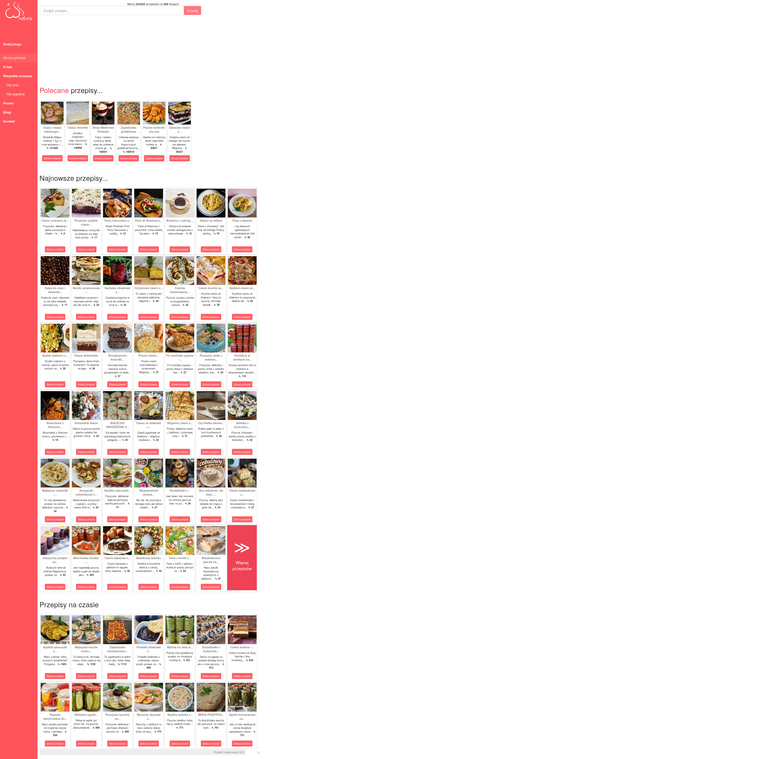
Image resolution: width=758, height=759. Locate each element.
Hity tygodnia (14, 94)
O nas (7, 67)
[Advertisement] (153, 46)
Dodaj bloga (12, 44)
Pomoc (8, 103)
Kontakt (9, 121)
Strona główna (14, 57)
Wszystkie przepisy (17, 76)
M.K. (242, 752)
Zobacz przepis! (52, 158)
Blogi (7, 112)
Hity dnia (11, 85)
